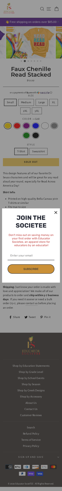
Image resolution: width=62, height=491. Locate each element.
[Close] (56, 212)
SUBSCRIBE (31, 269)
